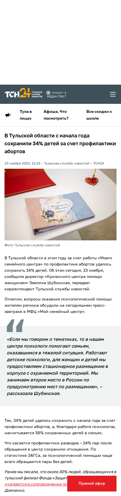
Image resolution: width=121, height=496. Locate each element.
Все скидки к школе (99, 115)
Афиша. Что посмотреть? (56, 115)
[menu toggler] (113, 94)
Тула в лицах (26, 115)
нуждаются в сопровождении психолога (43, 484)
